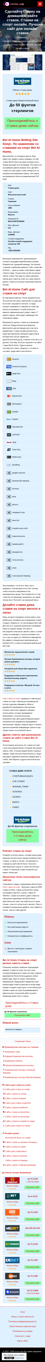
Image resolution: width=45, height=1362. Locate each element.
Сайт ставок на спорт (11, 699)
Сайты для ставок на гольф (17, 1089)
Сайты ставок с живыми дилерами (20, 1165)
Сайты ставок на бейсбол (16, 1108)
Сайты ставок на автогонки (17, 1117)
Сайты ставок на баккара (16, 1160)
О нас (22, 1312)
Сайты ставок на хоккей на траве (20, 1121)
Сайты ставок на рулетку (16, 1156)
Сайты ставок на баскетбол (17, 1112)
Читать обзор (12, 1186)
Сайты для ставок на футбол (18, 1103)
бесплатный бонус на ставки (18, 1138)
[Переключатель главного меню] (40, 3)
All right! (9, 1358)
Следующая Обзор (22, 1041)
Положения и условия (22, 1331)
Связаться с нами (22, 1336)
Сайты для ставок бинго (16, 1151)
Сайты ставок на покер (15, 1147)
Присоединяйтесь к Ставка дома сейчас (22, 123)
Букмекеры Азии (12, 1052)
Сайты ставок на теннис (16, 1094)
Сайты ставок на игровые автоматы (21, 1142)
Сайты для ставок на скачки (17, 1126)
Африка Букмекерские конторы (19, 1056)
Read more (19, 1358)
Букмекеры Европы (14, 1061)
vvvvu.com (19, 1351)
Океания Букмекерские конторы (19, 1065)
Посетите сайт (22, 1015)
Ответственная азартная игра (22, 1326)
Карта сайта (22, 1341)
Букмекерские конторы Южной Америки (23, 1077)
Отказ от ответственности (22, 1317)
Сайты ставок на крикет (15, 1098)
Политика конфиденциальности (22, 1321)
